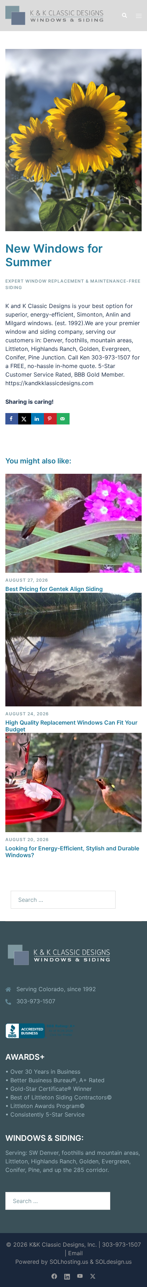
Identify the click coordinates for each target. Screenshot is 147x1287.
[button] (124, 16)
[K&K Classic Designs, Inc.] (58, 15)
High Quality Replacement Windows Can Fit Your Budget (71, 726)
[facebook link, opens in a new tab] (54, 1275)
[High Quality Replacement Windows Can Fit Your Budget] (73, 648)
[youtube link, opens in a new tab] (80, 1275)
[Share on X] (24, 418)
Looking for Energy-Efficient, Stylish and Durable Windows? (72, 852)
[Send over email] (63, 418)
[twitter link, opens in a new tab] (93, 1275)
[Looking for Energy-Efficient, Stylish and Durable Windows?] (73, 781)
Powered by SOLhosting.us (51, 1261)
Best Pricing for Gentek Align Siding (54, 588)
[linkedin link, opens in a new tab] (67, 1275)
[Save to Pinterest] (50, 418)
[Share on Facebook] (11, 418)
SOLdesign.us (113, 1261)
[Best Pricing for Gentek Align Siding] (73, 522)
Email (75, 1253)
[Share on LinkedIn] (37, 418)
